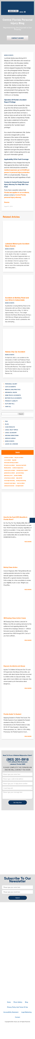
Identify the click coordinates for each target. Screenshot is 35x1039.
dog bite (14, 460)
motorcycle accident (9, 470)
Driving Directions (12, 435)
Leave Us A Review (11, 444)
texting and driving (21, 480)
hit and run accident (9, 465)
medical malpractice (17, 468)
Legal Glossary (11, 432)
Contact (17, 1017)
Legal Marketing (26, 1012)
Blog (7, 424)
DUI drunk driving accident (11, 462)
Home (9, 1002)
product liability (18, 475)
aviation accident (8, 457)
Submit (17, 898)
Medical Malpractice (12, 389)
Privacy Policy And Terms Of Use (17, 1007)
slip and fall (19, 478)
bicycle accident (19, 457)
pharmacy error (8, 475)
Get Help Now (17, 802)
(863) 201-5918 (13, 11)
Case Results (10, 427)
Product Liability (11, 401)
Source (6, 202)
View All (8, 406)
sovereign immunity (9, 480)
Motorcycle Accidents (13, 398)
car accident (7, 460)
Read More (28, 541)
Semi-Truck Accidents (13, 395)
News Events (9, 441)
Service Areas (10, 438)
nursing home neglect (22, 470)
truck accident (21, 483)
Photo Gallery (18, 1002)
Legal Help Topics (11, 430)
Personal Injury (11, 384)
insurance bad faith (21, 465)
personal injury (20, 473)
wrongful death (19, 486)
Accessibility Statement (10, 1012)
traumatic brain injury (10, 483)
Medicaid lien (7, 468)
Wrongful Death (11, 392)
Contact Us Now (17, 38)
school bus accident (9, 478)
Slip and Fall (9, 404)
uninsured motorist (9, 486)
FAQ (6, 421)
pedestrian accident (9, 473)
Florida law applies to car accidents (16, 192)
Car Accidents (10, 387)
